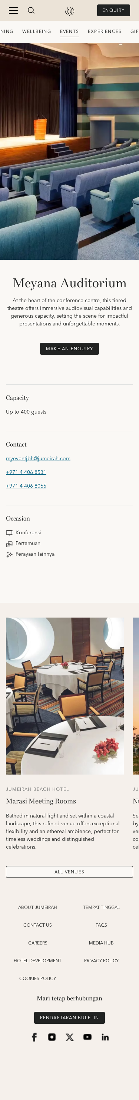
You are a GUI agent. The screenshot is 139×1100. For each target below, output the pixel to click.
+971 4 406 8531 (26, 473)
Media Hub (101, 943)
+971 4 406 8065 (26, 486)
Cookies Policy (37, 979)
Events (69, 32)
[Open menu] (13, 10)
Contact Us (37, 925)
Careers (37, 943)
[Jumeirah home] (69, 10)
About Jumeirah (37, 908)
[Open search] (31, 10)
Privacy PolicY (101, 961)
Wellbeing (36, 32)
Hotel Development (38, 961)
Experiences (105, 32)
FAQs (101, 925)
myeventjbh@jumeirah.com (38, 459)
